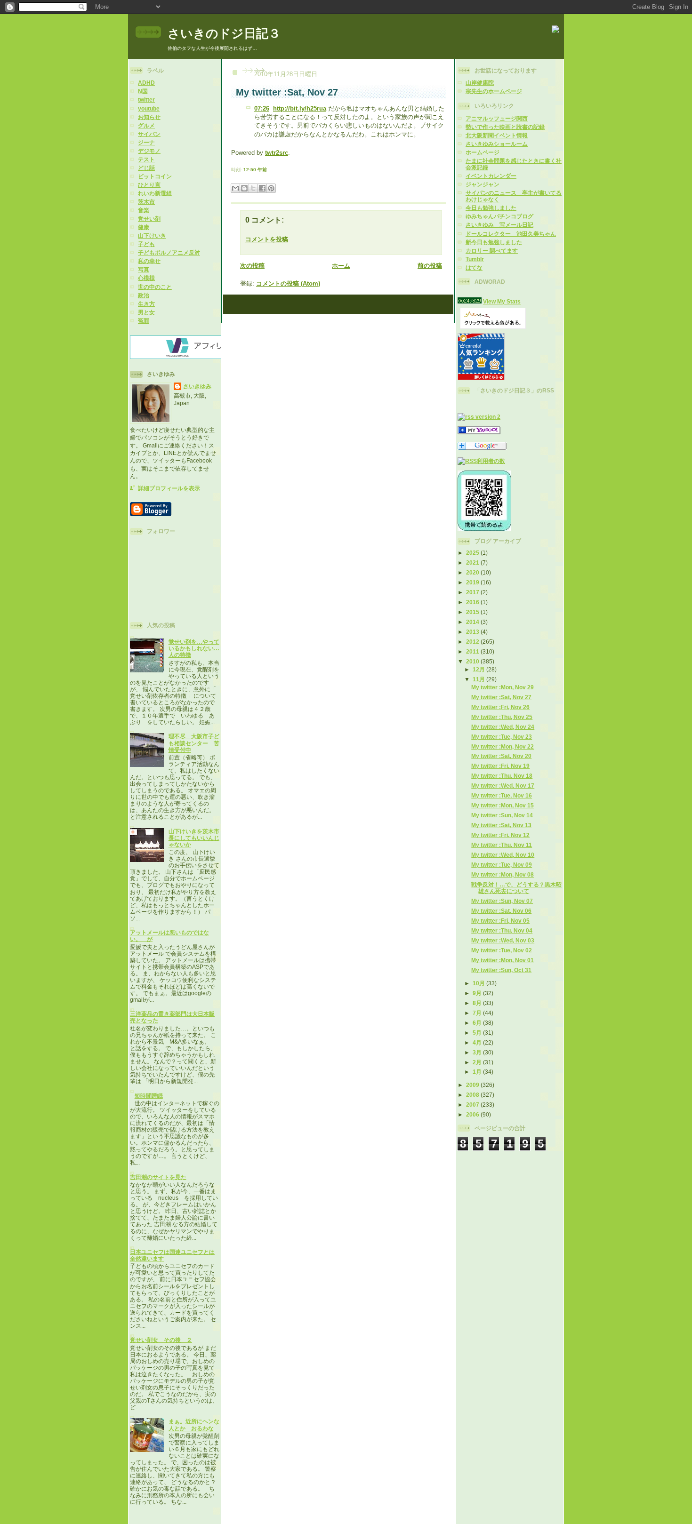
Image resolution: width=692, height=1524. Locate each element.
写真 (143, 269)
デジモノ (149, 151)
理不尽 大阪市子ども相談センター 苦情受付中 (194, 742)
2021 (473, 562)
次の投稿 (252, 265)
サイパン (149, 134)
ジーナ (146, 142)
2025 (473, 553)
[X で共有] (253, 188)
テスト (146, 159)
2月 (478, 1062)
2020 (473, 572)
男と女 (146, 312)
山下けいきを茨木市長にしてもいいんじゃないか (194, 837)
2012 (473, 641)
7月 (478, 1013)
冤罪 (143, 321)
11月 (479, 679)
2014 (473, 622)
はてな (474, 267)
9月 (478, 993)
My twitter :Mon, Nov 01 (502, 960)
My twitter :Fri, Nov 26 (500, 707)
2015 (473, 612)
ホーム (341, 265)
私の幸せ (149, 261)
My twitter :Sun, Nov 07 (502, 901)
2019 (473, 582)
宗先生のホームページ (494, 91)
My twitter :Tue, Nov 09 (501, 865)
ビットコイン (155, 176)
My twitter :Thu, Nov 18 (501, 776)
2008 (473, 1095)
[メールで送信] (235, 188)
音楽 (143, 210)
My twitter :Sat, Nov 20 (501, 756)
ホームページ (482, 152)
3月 (478, 1052)
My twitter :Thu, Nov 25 (501, 717)
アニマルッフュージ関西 (497, 118)
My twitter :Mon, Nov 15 (502, 805)
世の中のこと (155, 287)
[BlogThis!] (244, 188)
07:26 (261, 108)
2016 (473, 602)
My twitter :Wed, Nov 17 (502, 785)
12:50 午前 (255, 169)
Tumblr (475, 259)
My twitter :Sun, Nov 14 (502, 815)
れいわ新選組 (155, 193)
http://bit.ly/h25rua (299, 108)
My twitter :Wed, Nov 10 (502, 855)
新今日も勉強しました (494, 242)
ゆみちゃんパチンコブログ (499, 216)
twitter (146, 99)
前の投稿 (430, 265)
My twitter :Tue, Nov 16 (501, 795)
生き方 (146, 304)
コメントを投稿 (266, 239)
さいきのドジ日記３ (224, 33)
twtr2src (276, 152)
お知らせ (149, 117)
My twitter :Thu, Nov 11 (501, 845)
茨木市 (146, 202)
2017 (473, 592)
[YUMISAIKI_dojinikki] (479, 432)
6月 (478, 1023)
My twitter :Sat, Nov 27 (501, 697)
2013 (473, 632)
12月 (479, 669)
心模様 (146, 278)
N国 (143, 91)
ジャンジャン (482, 184)
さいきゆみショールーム (497, 144)
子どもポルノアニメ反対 (169, 252)
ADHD (146, 83)
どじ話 (146, 168)
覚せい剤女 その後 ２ (161, 1340)
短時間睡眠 (149, 1096)
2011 (473, 651)
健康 (143, 227)
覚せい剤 (149, 218)
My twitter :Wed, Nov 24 (502, 727)
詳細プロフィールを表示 (169, 488)
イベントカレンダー (491, 176)
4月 (478, 1042)
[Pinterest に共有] (271, 188)
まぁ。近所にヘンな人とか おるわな (194, 1424)
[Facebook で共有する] (262, 188)
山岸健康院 (480, 83)
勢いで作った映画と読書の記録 (505, 127)
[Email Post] (269, 169)
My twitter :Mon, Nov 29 (502, 687)
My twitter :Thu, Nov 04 (501, 930)
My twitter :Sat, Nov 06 (501, 911)
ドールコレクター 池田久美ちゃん (511, 234)
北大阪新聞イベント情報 (497, 135)
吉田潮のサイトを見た (158, 1177)
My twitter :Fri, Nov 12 (500, 835)
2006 (473, 1114)
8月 (478, 1003)
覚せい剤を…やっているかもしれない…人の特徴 (194, 648)
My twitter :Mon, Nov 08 (502, 874)
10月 (479, 983)
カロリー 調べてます (492, 250)
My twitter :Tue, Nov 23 (501, 737)
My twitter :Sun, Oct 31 (501, 970)
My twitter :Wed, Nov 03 (502, 940)
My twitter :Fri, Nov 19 (500, 766)
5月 (478, 1032)
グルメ (146, 125)
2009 (473, 1085)
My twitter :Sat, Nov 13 (501, 825)
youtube (149, 108)
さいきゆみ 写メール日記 (499, 225)
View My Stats (502, 301)
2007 (473, 1104)
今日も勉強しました (491, 208)
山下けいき (152, 235)
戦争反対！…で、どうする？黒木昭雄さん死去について (516, 887)
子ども (146, 244)
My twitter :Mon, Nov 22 (502, 746)
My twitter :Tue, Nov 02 (501, 950)
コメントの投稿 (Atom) (288, 283)
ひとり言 (149, 185)
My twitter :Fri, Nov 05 (500, 921)
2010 (473, 661)
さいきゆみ (197, 386)
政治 (143, 295)
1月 (478, 1072)
